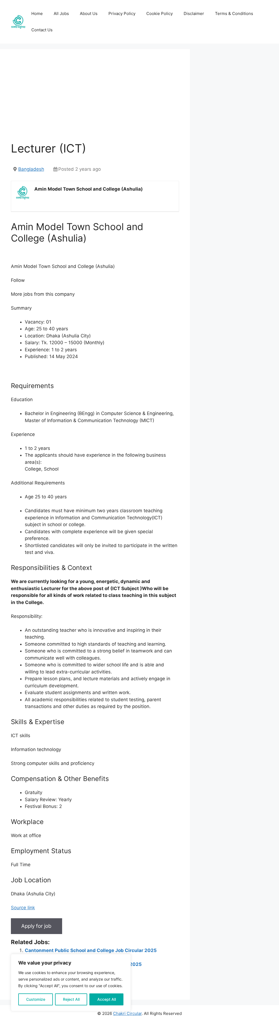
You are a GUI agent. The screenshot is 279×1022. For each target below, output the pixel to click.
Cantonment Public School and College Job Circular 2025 (91, 950)
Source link (23, 907)
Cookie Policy (159, 13)
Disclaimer (194, 13)
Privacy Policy (121, 13)
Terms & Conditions (234, 13)
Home (37, 13)
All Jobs (61, 13)
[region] (71, 982)
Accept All (106, 999)
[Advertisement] (95, 101)
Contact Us (42, 29)
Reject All (71, 999)
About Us (89, 13)
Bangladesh (31, 169)
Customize (35, 999)
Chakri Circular (127, 1013)
